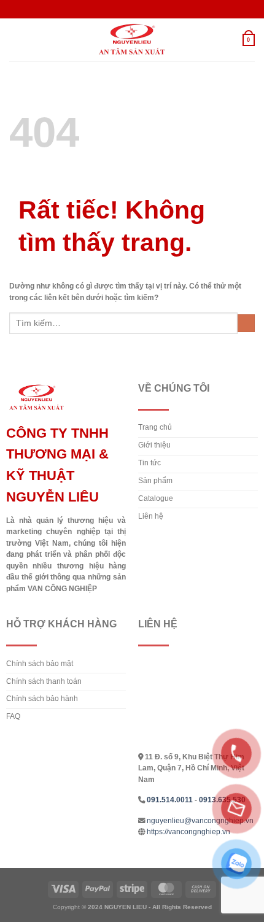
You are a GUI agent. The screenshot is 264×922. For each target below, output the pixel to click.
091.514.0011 (170, 800)
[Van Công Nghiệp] (132, 39)
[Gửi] (246, 323)
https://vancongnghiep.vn (188, 831)
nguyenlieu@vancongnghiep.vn (200, 820)
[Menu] (14, 39)
